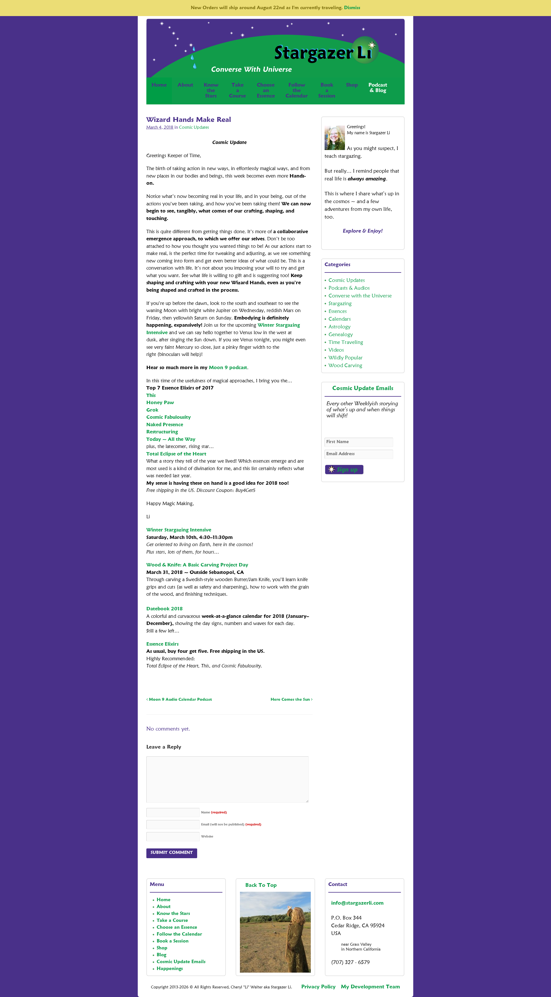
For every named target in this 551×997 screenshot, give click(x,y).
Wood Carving (345, 365)
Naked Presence (164, 424)
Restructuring (162, 432)
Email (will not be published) (231, 824)
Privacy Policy (318, 987)
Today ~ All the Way (170, 439)
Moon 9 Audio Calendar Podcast (180, 700)
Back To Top (261, 885)
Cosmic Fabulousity (168, 417)
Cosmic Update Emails (362, 389)
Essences (338, 311)
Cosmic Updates (194, 128)
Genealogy (341, 334)
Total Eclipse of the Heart (176, 454)
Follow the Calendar (179, 934)
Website (207, 836)
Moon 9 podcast (228, 367)
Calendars (340, 319)
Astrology (339, 327)
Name (214, 812)
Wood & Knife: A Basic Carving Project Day (197, 565)
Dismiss (352, 8)
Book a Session (173, 941)
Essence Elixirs (162, 644)
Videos (336, 350)
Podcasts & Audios (349, 288)
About (185, 85)
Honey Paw (160, 402)
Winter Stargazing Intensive (178, 530)
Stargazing (340, 303)
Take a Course (172, 920)
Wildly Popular (346, 358)
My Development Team (370, 987)
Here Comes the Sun (291, 700)
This (151, 395)
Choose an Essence (177, 927)
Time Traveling (346, 342)
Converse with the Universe (360, 296)
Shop (352, 85)
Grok (152, 410)
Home (159, 85)
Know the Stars (173, 914)
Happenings (170, 969)
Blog (161, 955)
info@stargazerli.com (357, 903)
